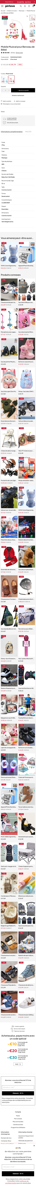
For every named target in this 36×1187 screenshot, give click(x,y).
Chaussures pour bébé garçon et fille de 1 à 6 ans (26, 1015)
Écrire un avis (19, 52)
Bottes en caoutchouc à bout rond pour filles (26, 362)
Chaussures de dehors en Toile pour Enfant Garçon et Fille (26, 985)
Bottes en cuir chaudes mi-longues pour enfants (26, 747)
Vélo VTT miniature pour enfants (26, 451)
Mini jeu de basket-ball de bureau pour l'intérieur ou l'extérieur (26, 480)
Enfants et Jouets (12, 10)
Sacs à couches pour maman (26, 925)
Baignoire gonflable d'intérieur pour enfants (9, 925)
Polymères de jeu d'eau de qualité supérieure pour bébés (9, 540)
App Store (28, 2)
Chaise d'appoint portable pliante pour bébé (26, 866)
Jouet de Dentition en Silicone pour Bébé (26, 688)
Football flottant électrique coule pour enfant (26, 718)
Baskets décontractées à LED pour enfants (26, 540)
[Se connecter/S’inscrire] (25, 6)
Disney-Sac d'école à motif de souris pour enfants (9, 658)
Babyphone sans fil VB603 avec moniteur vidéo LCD (9, 718)
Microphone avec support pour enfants (9, 332)
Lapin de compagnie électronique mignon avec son (9, 747)
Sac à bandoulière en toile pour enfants (9, 629)
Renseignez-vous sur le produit (11, 104)
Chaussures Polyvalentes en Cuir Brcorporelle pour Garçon (9, 985)
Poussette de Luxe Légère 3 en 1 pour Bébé (9, 480)
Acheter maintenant (18, 95)
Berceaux (21, 10)
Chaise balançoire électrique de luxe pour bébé (26, 599)
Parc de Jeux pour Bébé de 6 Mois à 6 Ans (26, 629)
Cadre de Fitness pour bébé (26, 777)
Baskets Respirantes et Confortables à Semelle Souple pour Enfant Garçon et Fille (9, 688)
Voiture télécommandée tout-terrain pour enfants (26, 421)
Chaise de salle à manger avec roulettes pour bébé (9, 451)
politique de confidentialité (15, 1100)
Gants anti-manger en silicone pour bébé (9, 866)
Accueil (3, 10)
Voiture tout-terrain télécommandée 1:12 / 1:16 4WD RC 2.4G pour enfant (9, 510)
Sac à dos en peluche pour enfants (26, 569)
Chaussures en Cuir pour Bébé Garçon (9, 599)
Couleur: (3, 73)
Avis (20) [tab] (28, 131)
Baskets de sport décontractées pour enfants (26, 955)
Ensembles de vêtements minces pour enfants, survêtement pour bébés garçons (9, 569)
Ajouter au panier (24, 90)
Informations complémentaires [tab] (12, 131)
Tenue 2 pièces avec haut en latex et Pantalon (26, 807)
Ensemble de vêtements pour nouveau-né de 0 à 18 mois (9, 421)
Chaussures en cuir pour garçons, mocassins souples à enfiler (9, 955)
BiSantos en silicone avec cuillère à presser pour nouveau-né (26, 896)
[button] (27, 16)
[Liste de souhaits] (29, 6)
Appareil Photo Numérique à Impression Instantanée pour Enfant (26, 265)
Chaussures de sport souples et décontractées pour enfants (9, 302)
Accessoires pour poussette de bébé (26, 836)
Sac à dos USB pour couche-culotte (26, 302)
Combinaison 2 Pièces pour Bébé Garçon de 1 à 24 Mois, (9, 896)
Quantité (3, 86)
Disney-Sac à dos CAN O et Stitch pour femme (26, 391)
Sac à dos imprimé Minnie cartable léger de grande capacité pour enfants (26, 332)
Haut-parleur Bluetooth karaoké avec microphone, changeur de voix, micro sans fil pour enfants (26, 658)
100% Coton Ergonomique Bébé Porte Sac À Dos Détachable (9, 265)
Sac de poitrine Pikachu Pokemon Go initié (9, 362)
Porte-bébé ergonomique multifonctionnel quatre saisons (9, 836)
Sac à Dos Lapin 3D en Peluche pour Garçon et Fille (9, 391)
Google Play (20, 2)
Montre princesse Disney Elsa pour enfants (9, 777)
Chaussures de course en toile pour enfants (9, 1015)
